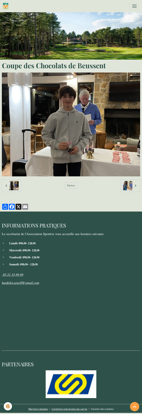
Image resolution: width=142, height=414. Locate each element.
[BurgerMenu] (134, 6)
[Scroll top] (134, 406)
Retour (71, 185)
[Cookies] (8, 406)
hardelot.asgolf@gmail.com (20, 282)
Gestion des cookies (102, 409)
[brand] (6, 6)
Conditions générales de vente (69, 409)
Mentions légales (38, 409)
